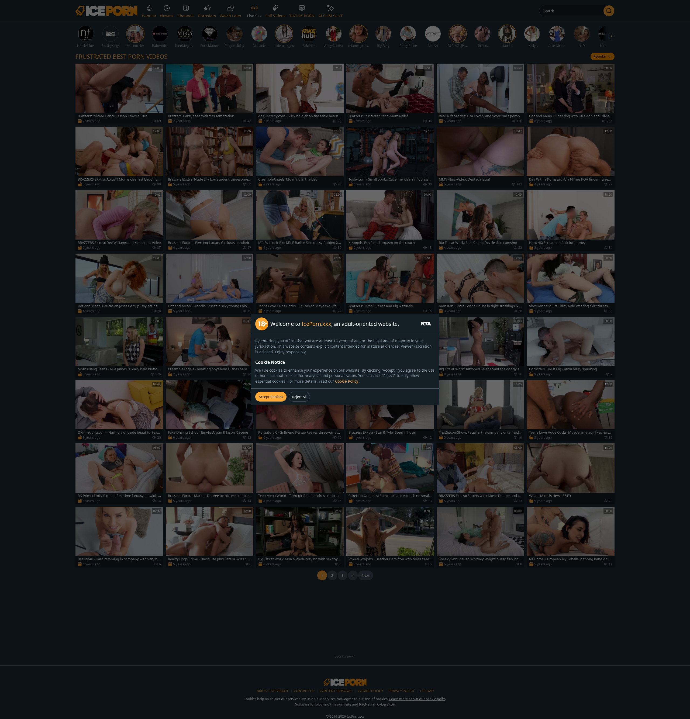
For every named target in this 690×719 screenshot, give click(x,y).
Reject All (299, 396)
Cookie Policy (347, 381)
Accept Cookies (271, 396)
